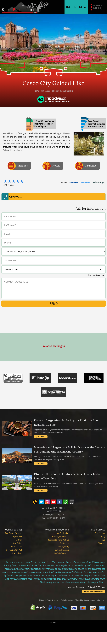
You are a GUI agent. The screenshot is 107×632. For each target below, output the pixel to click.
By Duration (17, 536)
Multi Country (16, 546)
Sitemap (101, 543)
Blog (103, 536)
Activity (19, 539)
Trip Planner (100, 533)
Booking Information (60, 536)
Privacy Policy (63, 546)
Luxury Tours (17, 553)
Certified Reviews (62, 549)
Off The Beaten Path (14, 549)
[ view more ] (40, 436)
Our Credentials (62, 533)
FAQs (103, 539)
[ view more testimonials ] (93, 591)
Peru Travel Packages (13, 533)
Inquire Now (76, 6)
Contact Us (64, 543)
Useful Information (61, 553)
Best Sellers (17, 543)
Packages (45, 90)
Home (36, 90)
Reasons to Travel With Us (58, 539)
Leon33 (54, 622)
